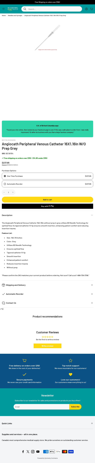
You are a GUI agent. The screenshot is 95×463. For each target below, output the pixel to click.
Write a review (47, 346)
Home (4, 15)
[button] (51, 8)
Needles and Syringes (15, 15)
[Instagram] (32, 451)
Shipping (4, 165)
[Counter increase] (13, 192)
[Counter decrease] (4, 192)
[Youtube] (38, 451)
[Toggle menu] (3, 9)
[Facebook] (23, 451)
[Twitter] (28, 451)
